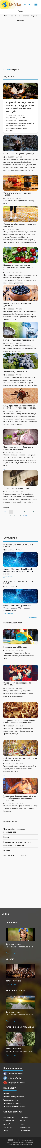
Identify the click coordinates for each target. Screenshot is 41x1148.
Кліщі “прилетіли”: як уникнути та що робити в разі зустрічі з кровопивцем (19, 407)
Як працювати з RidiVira (12, 1103)
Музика (18, 944)
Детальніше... (11, 953)
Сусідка (6, 850)
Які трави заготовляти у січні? (16, 488)
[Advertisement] (20, 43)
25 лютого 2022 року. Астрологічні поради (18, 546)
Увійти (27, 4)
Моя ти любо (12, 923)
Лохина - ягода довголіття (15, 371)
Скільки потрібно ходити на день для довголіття (19, 225)
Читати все (33, 618)
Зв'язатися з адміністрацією (14, 1106)
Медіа (22, 1124)
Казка (6, 837)
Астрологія (8, 16)
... (20, 166)
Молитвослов (25, 1127)
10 (19, 515)
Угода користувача (10, 1100)
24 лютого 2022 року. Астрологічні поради (18, 582)
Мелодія (10, 959)
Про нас (6, 1093)
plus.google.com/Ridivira (16, 1083)
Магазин (20, 20)
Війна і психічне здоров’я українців (18, 154)
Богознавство (8, 1117)
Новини (17, 16)
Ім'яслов (25, 16)
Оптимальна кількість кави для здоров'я (17, 194)
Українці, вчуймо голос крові (20, 1027)
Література (7, 1127)
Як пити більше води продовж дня (18, 340)
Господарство (8, 1120)
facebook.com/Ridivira (15, 1073)
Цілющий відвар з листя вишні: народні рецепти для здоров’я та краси (18, 267)
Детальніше (8, 577)
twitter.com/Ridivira (14, 1078)
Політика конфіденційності (13, 1096)
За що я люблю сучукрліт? (15, 855)
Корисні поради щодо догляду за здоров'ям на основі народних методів (20, 107)
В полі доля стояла (15, 990)
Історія (22, 1120)
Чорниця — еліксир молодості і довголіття (17, 305)
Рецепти (34, 16)
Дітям (5, 1130)
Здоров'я (6, 1124)
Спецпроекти (25, 1130)
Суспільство (24, 1117)
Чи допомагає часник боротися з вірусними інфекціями (18, 448)
